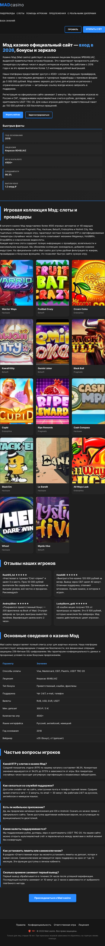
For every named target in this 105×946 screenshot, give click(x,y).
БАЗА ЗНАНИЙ (7, 21)
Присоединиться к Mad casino (52, 897)
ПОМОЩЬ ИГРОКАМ (36, 13)
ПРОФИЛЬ (73, 29)
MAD (12, 4)
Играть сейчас (13, 114)
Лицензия (83, 924)
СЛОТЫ (20, 13)
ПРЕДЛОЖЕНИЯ (57, 13)
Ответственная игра (65, 924)
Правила (20, 924)
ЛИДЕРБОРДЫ (7, 13)
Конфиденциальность (39, 924)
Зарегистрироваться (39, 115)
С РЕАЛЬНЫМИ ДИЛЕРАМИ (82, 13)
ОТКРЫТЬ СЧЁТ (94, 29)
